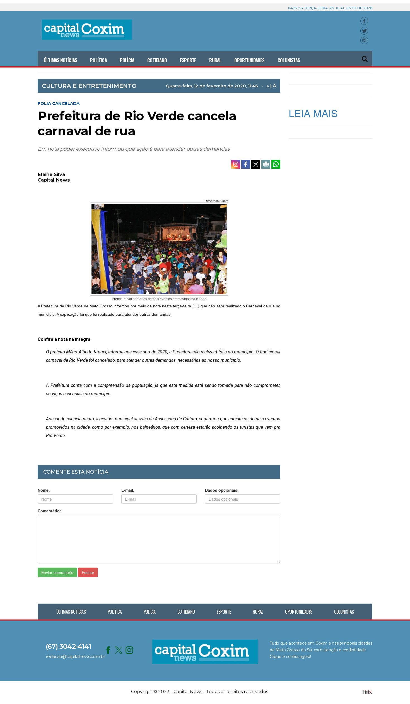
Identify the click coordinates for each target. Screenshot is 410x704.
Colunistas (289, 60)
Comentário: (49, 510)
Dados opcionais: (222, 490)
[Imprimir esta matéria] (266, 164)
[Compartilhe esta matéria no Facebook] (246, 164)
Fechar (88, 572)
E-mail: (127, 490)
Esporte (188, 60)
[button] (365, 56)
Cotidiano (157, 60)
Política (98, 60)
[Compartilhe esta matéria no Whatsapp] (275, 164)
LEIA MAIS (313, 113)
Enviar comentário (57, 572)
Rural (215, 60)
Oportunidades (249, 60)
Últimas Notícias (60, 60)
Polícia (127, 60)
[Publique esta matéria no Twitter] (256, 164)
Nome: (44, 490)
